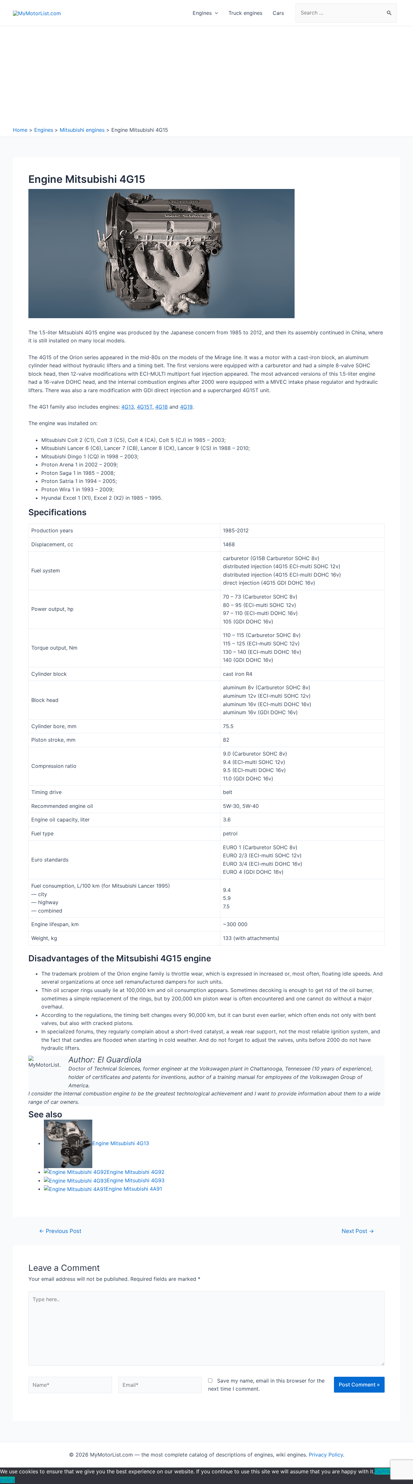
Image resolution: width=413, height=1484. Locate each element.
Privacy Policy (326, 1454)
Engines (202, 13)
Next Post (358, 1231)
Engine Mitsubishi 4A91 (134, 1189)
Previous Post (60, 1231)
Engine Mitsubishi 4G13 (120, 1143)
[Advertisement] (206, 78)
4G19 (186, 406)
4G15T (144, 406)
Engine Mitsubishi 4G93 (136, 1180)
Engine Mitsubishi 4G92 (136, 1172)
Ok (378, 1471)
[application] (215, 13)
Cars (278, 13)
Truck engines (245, 13)
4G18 (161, 406)
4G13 (127, 406)
